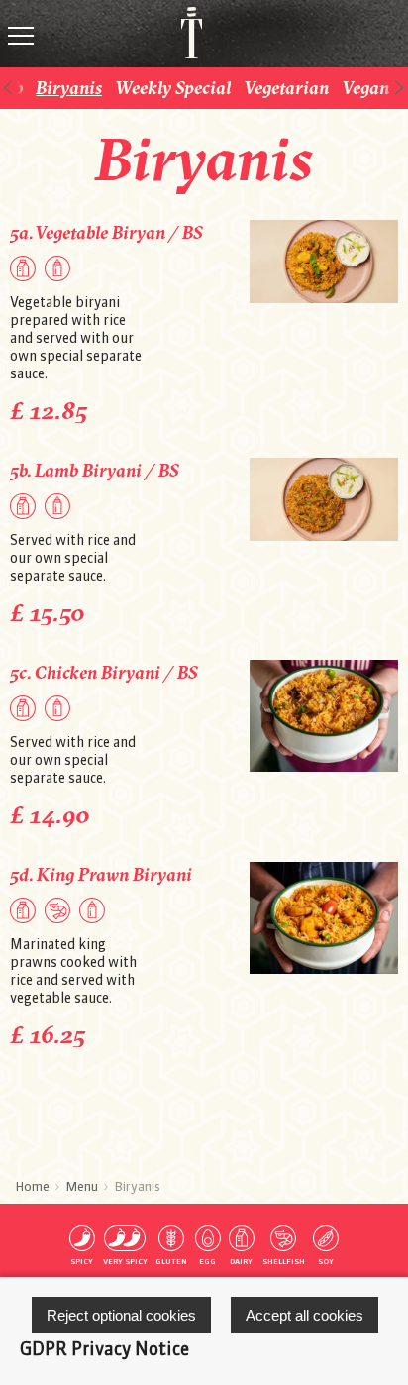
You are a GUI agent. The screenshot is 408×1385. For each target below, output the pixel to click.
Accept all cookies (304, 1315)
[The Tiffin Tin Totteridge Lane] (183, 32)
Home (32, 1186)
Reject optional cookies (121, 1315)
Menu (81, 1186)
